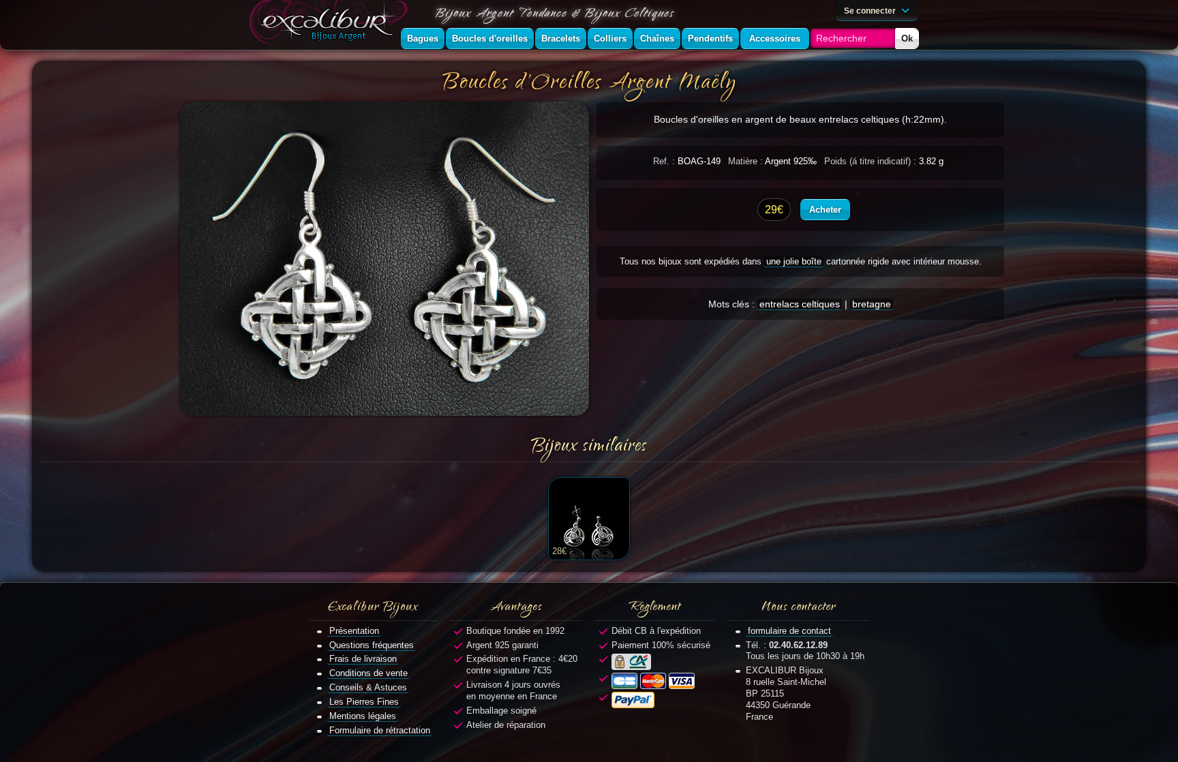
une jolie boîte (793, 261)
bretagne (871, 304)
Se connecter (871, 10)
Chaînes (657, 38)
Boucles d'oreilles (490, 38)
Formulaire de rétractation (379, 730)
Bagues (422, 38)
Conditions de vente (368, 673)
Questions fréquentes (371, 645)
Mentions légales (362, 716)
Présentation (354, 631)
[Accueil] (331, 25)
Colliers (610, 38)
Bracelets (560, 38)
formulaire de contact (789, 631)
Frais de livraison (363, 659)
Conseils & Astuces (368, 687)
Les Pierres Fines (364, 702)
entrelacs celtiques (799, 304)
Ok (907, 38)
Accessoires (774, 38)
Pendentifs (710, 38)
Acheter (825, 209)
